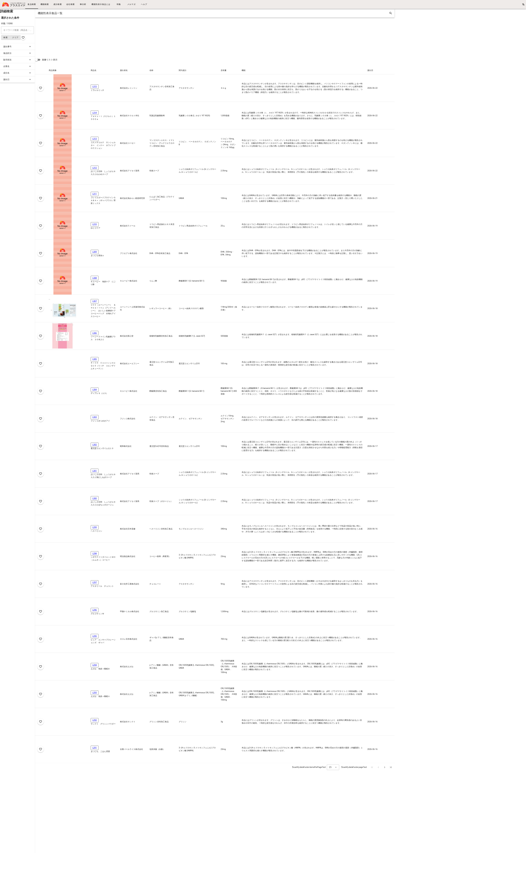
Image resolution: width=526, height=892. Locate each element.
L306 (94, 333)
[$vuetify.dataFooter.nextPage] (384, 767)
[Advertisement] (117, 37)
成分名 (6, 73)
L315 (94, 86)
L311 (94, 194)
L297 (94, 582)
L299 (94, 527)
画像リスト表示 (49, 59)
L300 (94, 498)
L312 (94, 168)
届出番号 (7, 46)
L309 (94, 252)
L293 (94, 692)
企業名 (6, 66)
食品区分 (7, 53)
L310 (94, 224)
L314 (94, 113)
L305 (94, 359)
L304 (94, 389)
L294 (94, 665)
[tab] (31, 4)
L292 (94, 720)
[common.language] (523, 4)
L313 (94, 139)
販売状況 (7, 60)
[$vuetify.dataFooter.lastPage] (390, 767)
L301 (94, 471)
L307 (94, 301)
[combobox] (333, 767)
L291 (94, 748)
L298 (94, 553)
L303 (94, 417)
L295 (94, 636)
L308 (94, 278)
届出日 (6, 79)
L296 (94, 610)
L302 (94, 445)
